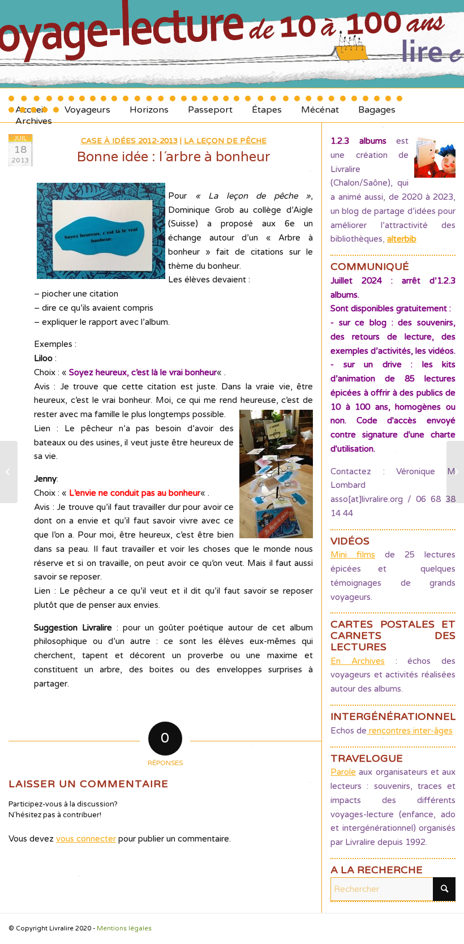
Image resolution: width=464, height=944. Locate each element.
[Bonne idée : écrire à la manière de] (9, 472)
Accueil (30, 105)
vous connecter (86, 839)
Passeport (210, 105)
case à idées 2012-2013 (129, 140)
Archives (33, 116)
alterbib (401, 239)
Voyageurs (87, 105)
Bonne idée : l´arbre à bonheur (173, 157)
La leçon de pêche (225, 140)
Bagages (377, 105)
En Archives (357, 661)
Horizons (149, 105)
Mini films (352, 555)
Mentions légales (124, 928)
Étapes (267, 105)
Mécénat (320, 105)
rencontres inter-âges (410, 731)
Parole (343, 772)
